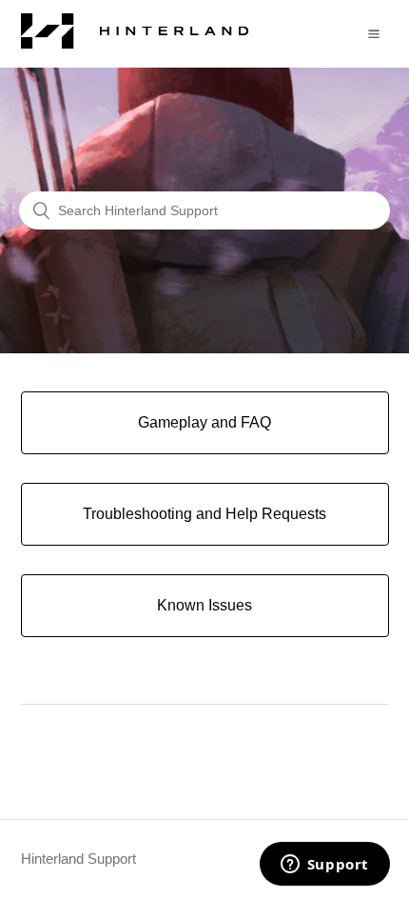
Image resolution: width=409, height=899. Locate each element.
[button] (374, 33)
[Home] (135, 43)
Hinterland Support (78, 858)
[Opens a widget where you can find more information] (324, 865)
